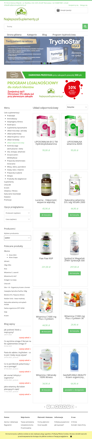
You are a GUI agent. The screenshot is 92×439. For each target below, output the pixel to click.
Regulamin (8, 425)
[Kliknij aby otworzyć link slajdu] (46, 50)
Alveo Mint (13, 255)
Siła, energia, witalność (16, 152)
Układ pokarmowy (14, 134)
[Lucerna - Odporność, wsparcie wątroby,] (46, 185)
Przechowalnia (26, 428)
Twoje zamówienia (27, 422)
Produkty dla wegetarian (17, 179)
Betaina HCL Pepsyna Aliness (14, 295)
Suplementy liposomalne (17, 128)
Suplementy (9, 182)
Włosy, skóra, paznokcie (16, 167)
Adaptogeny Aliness (15, 122)
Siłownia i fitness (10, 191)
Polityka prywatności (61, 422)
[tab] (41, 63)
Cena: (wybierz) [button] (11, 219)
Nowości (7, 197)
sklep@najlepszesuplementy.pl (15, 5)
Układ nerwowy (13, 140)
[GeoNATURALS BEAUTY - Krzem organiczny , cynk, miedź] (74, 360)
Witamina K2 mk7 (10, 276)
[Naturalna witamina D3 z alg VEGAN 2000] (74, 185)
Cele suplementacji (11, 112)
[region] (46, 50)
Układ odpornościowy (15, 143)
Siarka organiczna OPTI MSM (14, 308)
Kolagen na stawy (10, 280)
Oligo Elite (7, 265)
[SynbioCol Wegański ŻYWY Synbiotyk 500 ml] (74, 243)
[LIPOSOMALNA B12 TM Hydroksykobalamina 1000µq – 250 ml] (46, 126)
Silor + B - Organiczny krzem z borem (17, 287)
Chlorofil (7, 185)
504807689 (59, 3)
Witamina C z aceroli (11, 272)
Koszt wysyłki (42, 425)
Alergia (10, 176)
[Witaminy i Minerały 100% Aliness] (46, 360)
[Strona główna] (21, 14)
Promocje (8, 200)
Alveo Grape (13, 257)
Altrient (6, 261)
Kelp (5, 312)
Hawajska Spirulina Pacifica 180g (15, 291)
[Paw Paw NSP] (46, 243)
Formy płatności (43, 422)
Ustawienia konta (27, 425)
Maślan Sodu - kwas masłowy (14, 298)
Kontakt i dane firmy (78, 425)
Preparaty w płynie (14, 173)
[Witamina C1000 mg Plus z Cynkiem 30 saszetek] (74, 301)
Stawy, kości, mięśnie (15, 170)
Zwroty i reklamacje (11, 422)
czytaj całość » (25, 338)
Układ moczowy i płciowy (17, 131)
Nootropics (11, 125)
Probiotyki (11, 116)
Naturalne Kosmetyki (12, 194)
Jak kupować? (59, 425)
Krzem (6, 188)
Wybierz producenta (11, 233)
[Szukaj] (85, 26)
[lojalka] (46, 86)
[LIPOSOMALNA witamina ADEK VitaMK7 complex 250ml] (74, 126)
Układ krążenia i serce (16, 137)
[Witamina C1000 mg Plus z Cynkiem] (46, 301)
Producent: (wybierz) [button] (13, 213)
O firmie (74, 422)
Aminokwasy (12, 119)
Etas (5, 269)
